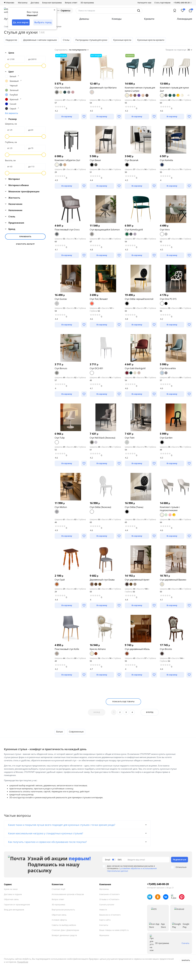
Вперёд (149, 712)
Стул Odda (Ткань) (134, 507)
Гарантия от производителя (17, 904)
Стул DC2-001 (96, 368)
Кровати (149, 18)
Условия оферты (59, 920)
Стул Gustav (61, 298)
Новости (103, 909)
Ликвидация (184, 18)
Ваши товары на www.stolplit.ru (114, 930)
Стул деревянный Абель (137, 649)
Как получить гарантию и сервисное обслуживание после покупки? (47, 841)
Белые (59, 731)
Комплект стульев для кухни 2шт (174, 89)
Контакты (103, 925)
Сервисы (65, 10)
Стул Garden (166, 437)
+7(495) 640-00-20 (158, 884)
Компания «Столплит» (109, 894)
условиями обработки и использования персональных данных (132, 869)
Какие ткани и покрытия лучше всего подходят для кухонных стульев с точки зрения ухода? (61, 824)
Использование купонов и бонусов (68, 894)
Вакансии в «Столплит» (110, 915)
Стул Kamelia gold (134, 229)
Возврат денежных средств (64, 935)
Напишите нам (144, 3)
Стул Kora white (168, 368)
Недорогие (11, 39)
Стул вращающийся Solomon (105, 229)
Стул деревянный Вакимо (173, 579)
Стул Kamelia (166, 160)
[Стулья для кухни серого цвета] (18, 108)
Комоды (117, 18)
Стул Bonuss (61, 368)
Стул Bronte (166, 649)
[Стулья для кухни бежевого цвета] (21, 81)
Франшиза (104, 935)
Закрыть (186, 960)
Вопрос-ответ (71, 3)
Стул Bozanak (131, 160)
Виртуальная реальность (63, 909)
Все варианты (11, 113)
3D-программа (87, 3)
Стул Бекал (95, 160)
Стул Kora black (62, 87)
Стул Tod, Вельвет (99, 298)
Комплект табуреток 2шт (67, 160)
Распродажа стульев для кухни (91, 39)
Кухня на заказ (11, 889)
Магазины (22, 3)
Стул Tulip (60, 437)
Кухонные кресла (122, 39)
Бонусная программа (52, 3)
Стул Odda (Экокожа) (100, 507)
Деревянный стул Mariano (103, 87)
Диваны (84, 18)
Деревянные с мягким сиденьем (40, 39)
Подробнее (22, 962)
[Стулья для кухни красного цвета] (20, 99)
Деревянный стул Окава (102, 579)
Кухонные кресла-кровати (150, 39)
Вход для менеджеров (14, 909)
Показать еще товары (123, 701)
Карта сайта (105, 920)
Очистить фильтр (25, 244)
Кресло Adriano (98, 649)
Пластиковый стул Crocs (67, 229)
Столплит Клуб (58, 889)
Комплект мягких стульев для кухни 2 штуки (140, 89)
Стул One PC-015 (168, 298)
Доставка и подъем (13, 894)
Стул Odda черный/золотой (139, 298)
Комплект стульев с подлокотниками (170, 509)
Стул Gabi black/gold (135, 368)
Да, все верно (21, 22)
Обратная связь (11, 899)
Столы (66, 39)
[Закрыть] (54, 10)
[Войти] (174, 10)
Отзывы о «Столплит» (109, 899)
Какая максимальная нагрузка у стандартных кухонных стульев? (45, 833)
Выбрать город (43, 22)
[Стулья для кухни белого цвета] (18, 76)
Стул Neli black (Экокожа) (102, 437)
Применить (25, 236)
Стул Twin (130, 437)
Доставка (35, 3)
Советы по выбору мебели (64, 925)
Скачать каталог (106, 904)
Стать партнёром (162, 3)
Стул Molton (61, 507)
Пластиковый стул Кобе (67, 649)
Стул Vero (165, 229)
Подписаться (179, 859)
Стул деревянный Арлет (137, 579)
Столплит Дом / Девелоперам (65, 930)
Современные (76, 731)
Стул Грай (60, 579)
